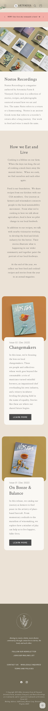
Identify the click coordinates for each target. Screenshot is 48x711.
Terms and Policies (24, 668)
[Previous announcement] (5, 17)
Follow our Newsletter (24, 651)
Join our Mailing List (24, 655)
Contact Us (12, 664)
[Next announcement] (43, 17)
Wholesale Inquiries (31, 664)
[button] (5, 6)
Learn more (20, 417)
